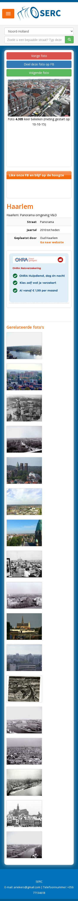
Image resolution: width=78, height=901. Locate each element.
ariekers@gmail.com (27, 887)
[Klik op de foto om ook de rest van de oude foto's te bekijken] (24, 688)
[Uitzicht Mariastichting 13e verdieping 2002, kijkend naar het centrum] (24, 751)
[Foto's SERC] (39, 13)
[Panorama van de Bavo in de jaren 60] (24, 813)
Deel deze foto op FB (39, 64)
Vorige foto (39, 56)
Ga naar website (52, 242)
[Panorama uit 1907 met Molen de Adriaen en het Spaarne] (24, 408)
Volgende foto (39, 73)
